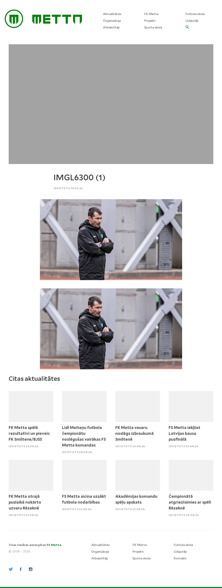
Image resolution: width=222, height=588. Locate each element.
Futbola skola (195, 14)
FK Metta (151, 14)
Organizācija (112, 20)
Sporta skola (153, 27)
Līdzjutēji (191, 20)
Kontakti (180, 558)
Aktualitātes (112, 14)
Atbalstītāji (111, 27)
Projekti (149, 20)
